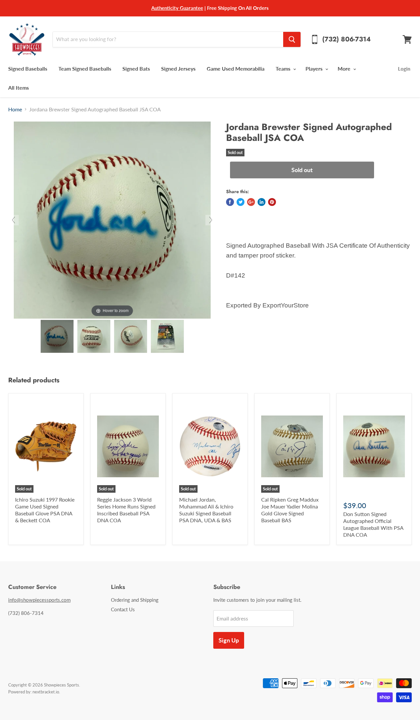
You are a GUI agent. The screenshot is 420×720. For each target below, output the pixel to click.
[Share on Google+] (251, 202)
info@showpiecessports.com (39, 600)
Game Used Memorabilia (235, 68)
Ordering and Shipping (134, 600)
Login (404, 69)
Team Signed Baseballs (84, 68)
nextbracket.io (45, 691)
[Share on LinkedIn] (261, 202)
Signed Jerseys (178, 68)
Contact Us (123, 609)
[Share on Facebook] (230, 202)
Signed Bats (136, 68)
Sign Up (229, 640)
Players (314, 68)
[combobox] (168, 39)
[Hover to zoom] (112, 219)
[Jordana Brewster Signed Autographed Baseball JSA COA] (57, 336)
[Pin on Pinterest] (272, 202)
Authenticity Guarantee (177, 8)
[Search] (292, 39)
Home (15, 109)
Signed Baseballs (27, 68)
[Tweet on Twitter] (240, 202)
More (345, 68)
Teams (284, 68)
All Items (18, 87)
